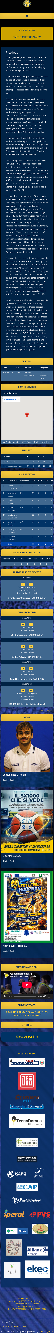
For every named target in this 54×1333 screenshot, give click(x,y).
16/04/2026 (8, 861)
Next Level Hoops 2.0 (15, 946)
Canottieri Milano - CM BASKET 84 (27, 679)
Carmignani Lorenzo (13, 531)
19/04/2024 (27, 577)
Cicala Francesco (12, 487)
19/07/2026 (8, 779)
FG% (41, 558)
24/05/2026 (27, 617)
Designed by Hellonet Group (14, 1326)
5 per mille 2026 (12, 856)
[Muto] (44, 996)
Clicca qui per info (27, 1036)
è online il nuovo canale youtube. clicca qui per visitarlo (27, 1013)
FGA (35, 558)
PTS (33, 480)
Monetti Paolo (11, 524)
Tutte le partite (46, 709)
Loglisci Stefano (11, 502)
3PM (48, 558)
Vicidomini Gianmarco (12, 516)
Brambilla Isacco (12, 494)
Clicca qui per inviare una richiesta (26, 1303)
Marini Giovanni (11, 509)
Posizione (24, 480)
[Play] (5, 996)
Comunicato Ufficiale (14, 775)
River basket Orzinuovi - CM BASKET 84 (27, 597)
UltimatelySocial (46, 1331)
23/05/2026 (27, 661)
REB (40, 480)
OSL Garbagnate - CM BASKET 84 (27, 634)
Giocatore (12, 480)
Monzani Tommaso (12, 538)
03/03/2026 (8, 950)
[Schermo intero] (49, 996)
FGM (46, 480)
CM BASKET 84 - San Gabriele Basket (27, 704)
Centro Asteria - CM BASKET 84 (27, 657)
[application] (27, 985)
